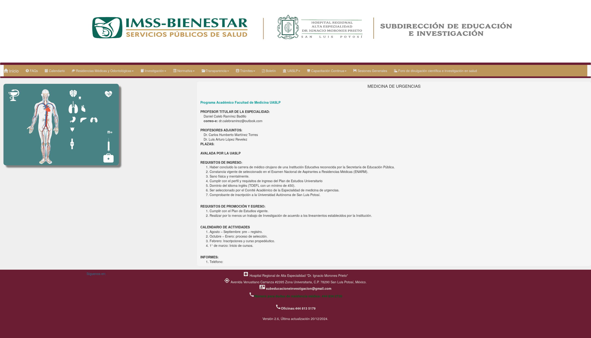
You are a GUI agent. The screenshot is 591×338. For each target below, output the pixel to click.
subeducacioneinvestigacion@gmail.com (298, 288)
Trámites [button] (246, 70)
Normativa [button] (184, 70)
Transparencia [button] (216, 70)
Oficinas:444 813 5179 (298, 308)
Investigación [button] (154, 70)
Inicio (13, 71)
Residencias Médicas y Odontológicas (103, 70)
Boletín (270, 70)
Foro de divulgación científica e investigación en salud (437, 70)
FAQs (33, 70)
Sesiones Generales (372, 70)
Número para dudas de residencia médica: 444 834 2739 (298, 296)
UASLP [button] (292, 70)
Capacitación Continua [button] (327, 70)
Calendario (56, 70)
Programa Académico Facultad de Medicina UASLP (240, 102)
